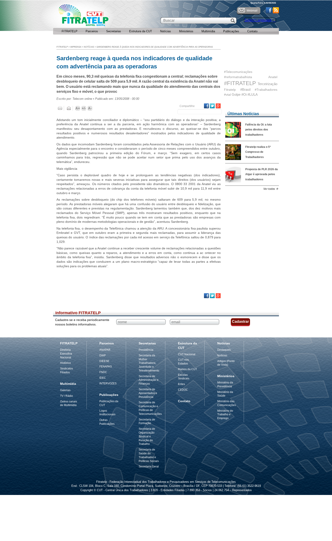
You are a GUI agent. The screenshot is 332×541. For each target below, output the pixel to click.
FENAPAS (105, 366)
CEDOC (183, 389)
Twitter (212, 105)
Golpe (236, 94)
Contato (252, 31)
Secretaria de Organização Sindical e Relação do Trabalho (147, 436)
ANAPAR (104, 349)
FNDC (103, 372)
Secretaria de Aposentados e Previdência (148, 393)
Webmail (252, 10)
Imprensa (75, 47)
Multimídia (208, 31)
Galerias (65, 390)
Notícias (165, 31)
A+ (77, 108)
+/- (84, 108)
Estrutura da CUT (140, 31)
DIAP (102, 355)
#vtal (227, 94)
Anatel (272, 77)
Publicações (231, 31)
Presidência (146, 349)
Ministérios (186, 31)
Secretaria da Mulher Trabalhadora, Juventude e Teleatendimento (149, 363)
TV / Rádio (66, 395)
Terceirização (267, 84)
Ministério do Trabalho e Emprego (225, 414)
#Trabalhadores (266, 89)
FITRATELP (69, 31)
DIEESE (104, 361)
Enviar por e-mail (68, 108)
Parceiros (92, 31)
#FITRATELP (240, 83)
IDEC (102, 377)
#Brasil (245, 89)
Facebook (269, 10)
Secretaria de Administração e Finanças (149, 380)
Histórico (65, 363)
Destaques (224, 349)
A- (90, 108)
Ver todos (269, 189)
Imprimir (60, 108)
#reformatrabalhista (238, 77)
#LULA (253, 94)
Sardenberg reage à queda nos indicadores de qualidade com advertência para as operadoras (154, 47)
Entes (181, 384)
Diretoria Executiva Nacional (66, 353)
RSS (276, 10)
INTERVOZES (108, 383)
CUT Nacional (186, 354)
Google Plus (218, 105)
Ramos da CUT (187, 369)
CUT (98, 16)
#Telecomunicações (238, 72)
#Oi (244, 94)
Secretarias (113, 31)
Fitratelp (230, 89)
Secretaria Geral (149, 466)
